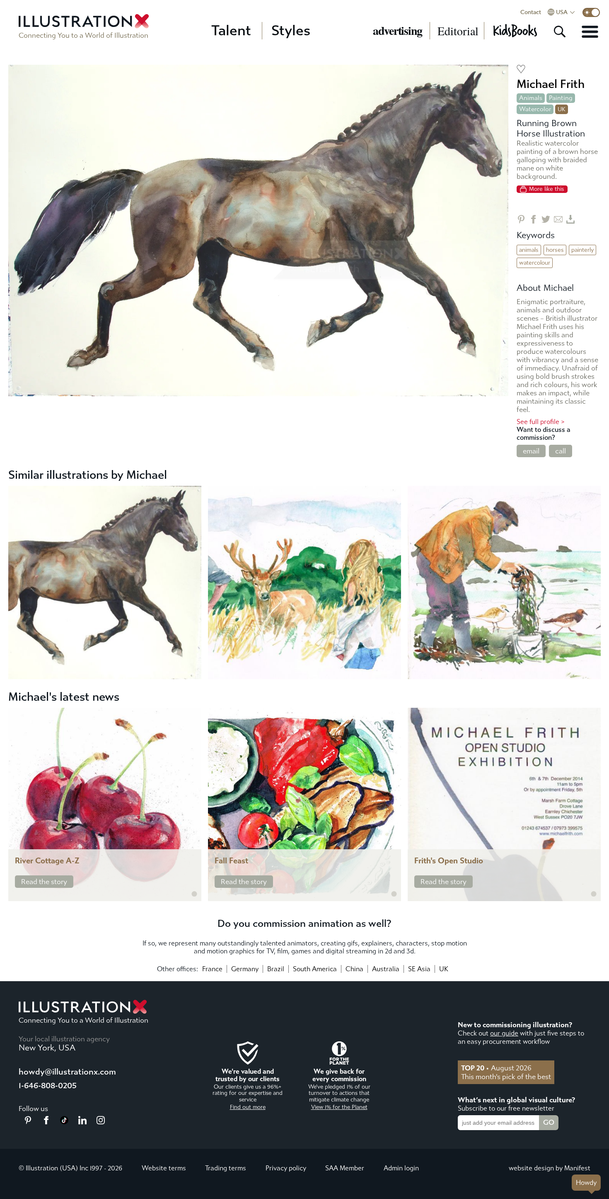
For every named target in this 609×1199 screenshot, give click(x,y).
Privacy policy (286, 1168)
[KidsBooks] (514, 31)
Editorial (458, 31)
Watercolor (535, 109)
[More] (590, 31)
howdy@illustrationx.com (67, 1072)
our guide (504, 1033)
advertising (397, 31)
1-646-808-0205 (48, 1085)
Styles (290, 31)
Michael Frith (551, 84)
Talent (231, 31)
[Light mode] (591, 12)
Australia (385, 969)
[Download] (570, 219)
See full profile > (541, 422)
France (212, 969)
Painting (561, 98)
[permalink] (194, 894)
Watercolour (534, 262)
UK (443, 969)
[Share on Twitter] (545, 219)
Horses (555, 249)
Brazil (275, 969)
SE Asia (419, 969)
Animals (530, 98)
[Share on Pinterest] (521, 219)
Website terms (164, 1168)
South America (315, 969)
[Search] (560, 31)
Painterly (582, 249)
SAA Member (344, 1168)
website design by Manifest (549, 1168)
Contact (530, 12)
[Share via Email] (558, 219)
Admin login (401, 1168)
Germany (245, 969)
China (354, 969)
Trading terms (225, 1168)
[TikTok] (64, 1122)
